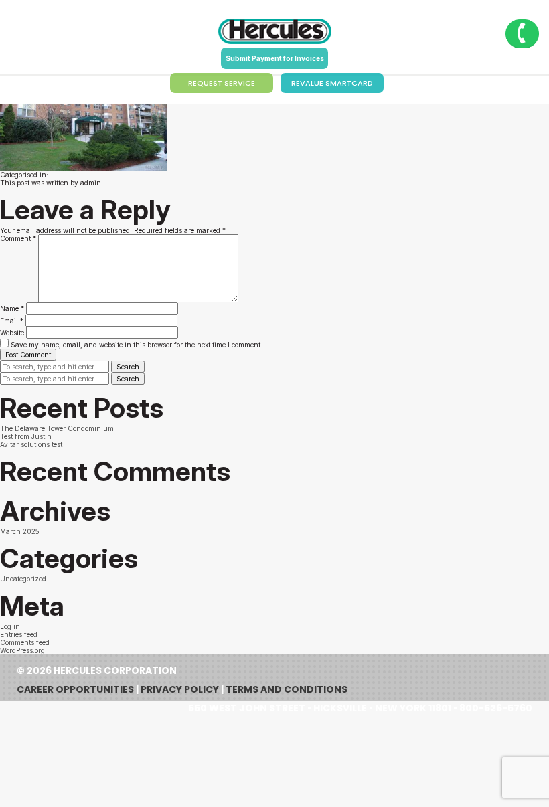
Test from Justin (26, 436)
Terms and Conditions (286, 689)
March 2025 (20, 531)
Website (12, 333)
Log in (10, 626)
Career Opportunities (75, 689)
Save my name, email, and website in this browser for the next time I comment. (136, 345)
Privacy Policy (180, 689)
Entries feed (18, 634)
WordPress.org (22, 650)
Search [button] (127, 367)
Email (11, 321)
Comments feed (25, 642)
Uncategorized (23, 579)
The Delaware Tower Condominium (57, 428)
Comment (18, 238)
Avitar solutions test (31, 444)
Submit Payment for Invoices (275, 58)
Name (12, 308)
